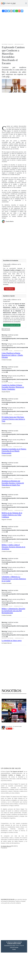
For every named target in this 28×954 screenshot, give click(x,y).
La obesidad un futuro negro (12, 640)
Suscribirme (9, 289)
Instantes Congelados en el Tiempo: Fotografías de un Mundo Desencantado (14, 451)
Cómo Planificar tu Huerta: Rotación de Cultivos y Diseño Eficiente (12, 355)
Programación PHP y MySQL (9, 945)
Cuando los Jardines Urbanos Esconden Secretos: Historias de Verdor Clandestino (13, 387)
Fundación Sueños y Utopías (14, 943)
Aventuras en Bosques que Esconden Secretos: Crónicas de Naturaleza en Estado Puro (13, 483)
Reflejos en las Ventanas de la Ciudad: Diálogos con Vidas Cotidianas (12, 515)
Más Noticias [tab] (6, 329)
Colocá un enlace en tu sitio (12, 325)
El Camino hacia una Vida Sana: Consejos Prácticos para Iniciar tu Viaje (13, 419)
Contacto (14, 949)
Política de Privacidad (14, 947)
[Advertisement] (14, 28)
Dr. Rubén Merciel (6, 846)
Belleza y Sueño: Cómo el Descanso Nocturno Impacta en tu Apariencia (13, 547)
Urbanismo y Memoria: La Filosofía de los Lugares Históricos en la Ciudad (14, 579)
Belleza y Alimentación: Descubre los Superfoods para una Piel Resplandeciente (13, 611)
